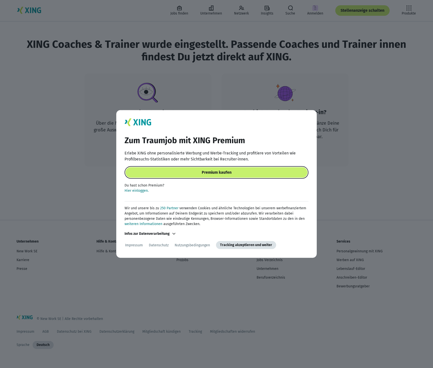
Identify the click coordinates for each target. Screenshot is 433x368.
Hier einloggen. (137, 191)
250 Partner (169, 208)
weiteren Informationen (143, 224)
